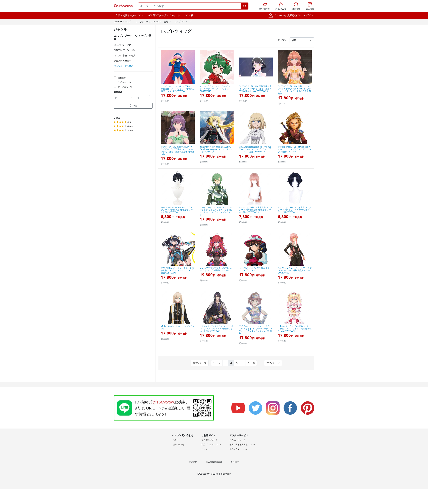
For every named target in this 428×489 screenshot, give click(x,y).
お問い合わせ (178, 444)
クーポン (205, 449)
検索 (133, 105)
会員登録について (209, 439)
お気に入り (280, 6)
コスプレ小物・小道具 (124, 55)
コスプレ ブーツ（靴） (125, 49)
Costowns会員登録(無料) (287, 15)
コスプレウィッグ (122, 44)
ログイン (308, 15)
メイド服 (188, 15)
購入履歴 (310, 6)
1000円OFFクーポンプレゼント (163, 15)
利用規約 (193, 461)
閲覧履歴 (296, 6)
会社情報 (235, 461)
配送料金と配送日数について (243, 444)
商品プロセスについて (211, 444)
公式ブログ (226, 473)
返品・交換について (239, 449)
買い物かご (264, 6)
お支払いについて (238, 439)
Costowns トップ (122, 21)
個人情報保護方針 (214, 461)
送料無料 (122, 77)
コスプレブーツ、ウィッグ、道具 (151, 21)
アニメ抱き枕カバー (123, 60)
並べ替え (282, 39)
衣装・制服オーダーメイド (130, 15)
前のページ (199, 363)
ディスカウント (125, 86)
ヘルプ (175, 439)
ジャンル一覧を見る (123, 66)
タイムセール (124, 82)
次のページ (273, 363)
